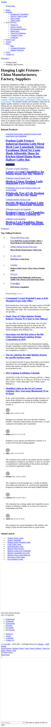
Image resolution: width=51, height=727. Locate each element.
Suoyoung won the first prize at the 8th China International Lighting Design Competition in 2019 (25, 337)
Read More (10, 165)
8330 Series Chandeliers (19, 287)
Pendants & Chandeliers (19, 14)
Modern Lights (18, 648)
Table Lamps (15, 21)
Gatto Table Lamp (14, 544)
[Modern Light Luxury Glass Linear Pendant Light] (13, 265)
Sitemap (41, 644)
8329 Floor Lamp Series (19, 259)
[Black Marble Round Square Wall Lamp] (23, 247)
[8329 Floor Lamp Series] (15, 256)
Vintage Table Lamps (15, 538)
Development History (18, 29)
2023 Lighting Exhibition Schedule (23, 373)
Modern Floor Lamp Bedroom (18, 555)
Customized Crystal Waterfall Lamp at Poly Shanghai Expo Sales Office (27, 299)
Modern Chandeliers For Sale (18, 553)
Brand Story (15, 31)
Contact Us (10, 54)
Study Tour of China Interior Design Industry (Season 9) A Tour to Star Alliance (27, 317)
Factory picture (16, 27)
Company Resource (17, 48)
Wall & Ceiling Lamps (18, 16)
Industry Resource (17, 50)
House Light (11, 651)
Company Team (16, 35)
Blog (12, 46)
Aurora (8, 42)
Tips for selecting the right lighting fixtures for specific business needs (26, 356)
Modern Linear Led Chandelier (19, 551)
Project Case (10, 40)
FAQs (8, 52)
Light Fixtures (6, 648)
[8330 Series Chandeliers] (15, 284)
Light (27, 648)
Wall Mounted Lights (15, 547)
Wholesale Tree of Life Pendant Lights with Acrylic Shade (25, 194)
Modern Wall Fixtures (15, 549)
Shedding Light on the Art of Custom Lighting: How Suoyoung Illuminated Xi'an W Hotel (27, 391)
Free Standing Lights (15, 559)
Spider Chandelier (14, 540)
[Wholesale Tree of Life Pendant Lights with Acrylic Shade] (25, 190)
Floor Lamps (15, 18)
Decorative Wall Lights (16, 557)
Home (8, 10)
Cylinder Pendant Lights (17, 97)
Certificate (14, 37)
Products (9, 12)
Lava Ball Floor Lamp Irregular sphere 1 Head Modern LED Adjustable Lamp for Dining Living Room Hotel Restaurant (26, 243)
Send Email (5, 655)
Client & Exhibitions (18, 33)
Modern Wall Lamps (16, 100)
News (8, 44)
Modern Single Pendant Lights (18, 542)
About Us (14, 25)
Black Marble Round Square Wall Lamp (26, 250)
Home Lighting (35, 648)
